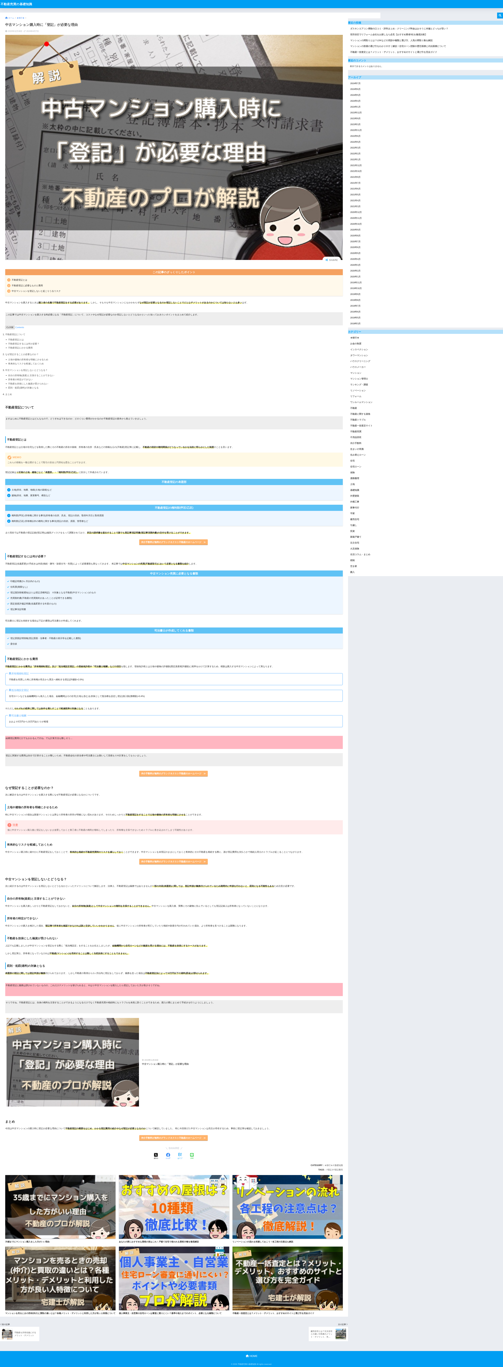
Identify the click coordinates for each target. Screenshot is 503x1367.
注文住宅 (354, 543)
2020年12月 (356, 212)
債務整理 (354, 478)
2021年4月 (355, 200)
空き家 (353, 566)
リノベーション (358, 390)
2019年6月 (355, 312)
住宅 (352, 461)
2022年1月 (355, 159)
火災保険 (354, 548)
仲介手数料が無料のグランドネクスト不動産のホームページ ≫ (173, 542)
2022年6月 (355, 136)
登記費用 (338, 1169)
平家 (352, 513)
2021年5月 (355, 195)
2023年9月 (355, 118)
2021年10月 (356, 171)
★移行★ (328, 1165)
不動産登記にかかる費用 (20, 348)
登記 (330, 1169)
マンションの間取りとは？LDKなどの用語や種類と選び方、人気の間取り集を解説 (391, 40)
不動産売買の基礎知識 (16, 4)
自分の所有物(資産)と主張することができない (31, 375)
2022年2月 (355, 154)
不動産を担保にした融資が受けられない (28, 383)
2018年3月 (355, 323)
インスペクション (359, 349)
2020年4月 (355, 259)
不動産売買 (355, 431)
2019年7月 (355, 306)
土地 (352, 484)
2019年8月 (355, 300)
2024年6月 (355, 89)
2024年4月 (355, 101)
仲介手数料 (355, 443)
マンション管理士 (359, 379)
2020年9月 (355, 230)
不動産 (353, 408)
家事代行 (354, 507)
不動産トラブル (358, 420)
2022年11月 (356, 130)
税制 (352, 560)
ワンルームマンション (361, 402)
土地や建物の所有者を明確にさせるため (28, 359)
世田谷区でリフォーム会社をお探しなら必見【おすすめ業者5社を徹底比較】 (388, 34)
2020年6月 (355, 247)
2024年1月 (355, 107)
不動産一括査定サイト (361, 425)
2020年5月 (355, 253)
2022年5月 (355, 142)
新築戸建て (355, 537)
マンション (355, 373)
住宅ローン (355, 466)
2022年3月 (355, 148)
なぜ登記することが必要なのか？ (22, 354)
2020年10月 (356, 224)
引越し (353, 525)
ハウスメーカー (358, 367)
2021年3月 (355, 206)
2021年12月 (356, 165)
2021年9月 (355, 177)
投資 (352, 531)
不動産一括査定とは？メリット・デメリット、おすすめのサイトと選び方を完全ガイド (393, 52)
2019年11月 (356, 282)
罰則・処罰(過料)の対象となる (23, 388)
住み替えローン (358, 455)
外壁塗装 (354, 496)
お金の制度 (355, 344)
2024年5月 (355, 95)
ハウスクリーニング (360, 361)
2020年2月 (355, 271)
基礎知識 (338, 1165)
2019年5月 (355, 317)
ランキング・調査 (359, 385)
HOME (253, 1356)
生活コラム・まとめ (360, 554)
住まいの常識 (357, 449)
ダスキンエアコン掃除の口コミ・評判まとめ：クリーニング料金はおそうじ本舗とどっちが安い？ (399, 28)
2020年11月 (356, 218)
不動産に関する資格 (360, 414)
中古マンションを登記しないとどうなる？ (26, 370)
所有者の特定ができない (20, 379)
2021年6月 (355, 189)
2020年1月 (355, 276)
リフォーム (355, 396)
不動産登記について (15, 334)
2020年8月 (355, 236)
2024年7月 (355, 83)
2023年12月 (356, 113)
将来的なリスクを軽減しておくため (26, 363)
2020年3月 (355, 265)
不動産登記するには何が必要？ (23, 344)
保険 (352, 472)
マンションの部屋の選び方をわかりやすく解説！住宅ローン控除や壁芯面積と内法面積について (398, 46)
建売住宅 (354, 519)
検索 (500, 15)
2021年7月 (355, 183)
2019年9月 (355, 294)
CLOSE (10, 327)
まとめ (8, 394)
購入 (352, 572)
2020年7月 (355, 241)
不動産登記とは (16, 339)
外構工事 (354, 502)
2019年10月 (356, 288)
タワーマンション (359, 355)
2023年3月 (355, 124)
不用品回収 (355, 437)
